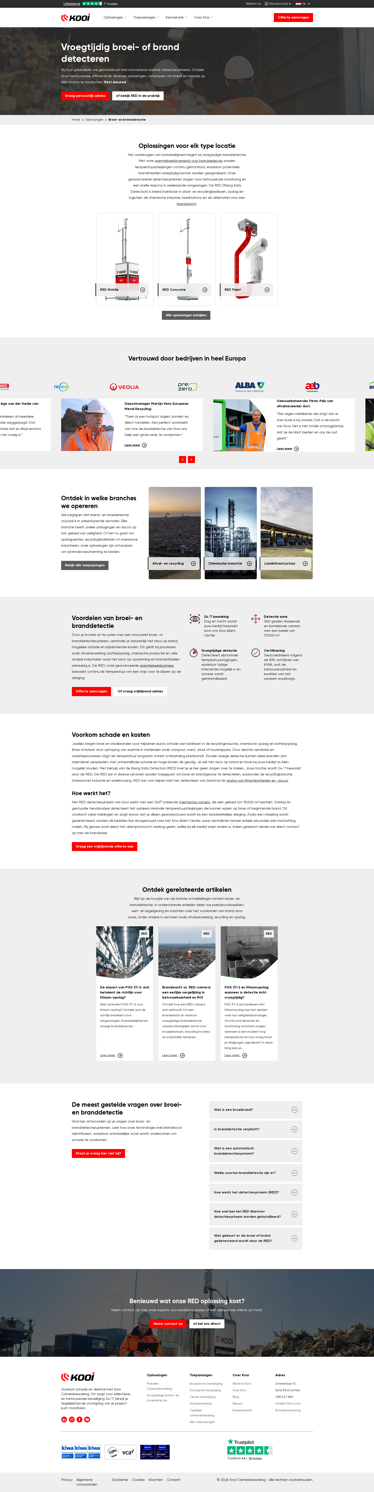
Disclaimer (120, 1480)
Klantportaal (278, 3)
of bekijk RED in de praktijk (138, 96)
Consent (174, 1480)
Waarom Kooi (242, 1383)
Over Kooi (239, 1390)
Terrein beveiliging (202, 1397)
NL (304, 3)
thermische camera (194, 802)
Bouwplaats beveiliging (206, 1383)
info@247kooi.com (288, 1403)
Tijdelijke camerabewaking (202, 1413)
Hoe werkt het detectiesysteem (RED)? (246, 1192)
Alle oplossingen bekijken (186, 315)
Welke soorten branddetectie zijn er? (245, 1173)
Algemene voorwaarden (86, 1482)
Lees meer (132, 445)
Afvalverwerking (201, 1403)
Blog (236, 1397)
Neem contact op (168, 1324)
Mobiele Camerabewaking (159, 1386)
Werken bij (253, 3)
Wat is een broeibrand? (233, 1110)
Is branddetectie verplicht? (236, 1129)
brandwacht (186, 204)
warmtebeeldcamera (156, 665)
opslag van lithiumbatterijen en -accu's (257, 780)
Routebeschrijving (287, 1410)
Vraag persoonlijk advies (85, 96)
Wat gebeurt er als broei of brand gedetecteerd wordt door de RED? (243, 1238)
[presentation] (182, 459)
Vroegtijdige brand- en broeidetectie (163, 1398)
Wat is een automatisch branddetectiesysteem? (234, 1151)
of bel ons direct (207, 1324)
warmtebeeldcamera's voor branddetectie (188, 161)
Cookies (138, 1480)
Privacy (66, 1480)
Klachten (156, 1480)
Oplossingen (94, 119)
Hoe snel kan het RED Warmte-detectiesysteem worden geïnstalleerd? (247, 1214)
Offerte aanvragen (293, 17)
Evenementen (242, 1410)
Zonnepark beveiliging (205, 1390)
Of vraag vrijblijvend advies (140, 691)
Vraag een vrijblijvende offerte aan (104, 846)
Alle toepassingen (202, 1422)
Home (76, 119)
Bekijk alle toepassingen (85, 565)
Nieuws (237, 1403)
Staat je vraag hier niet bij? (98, 1153)
